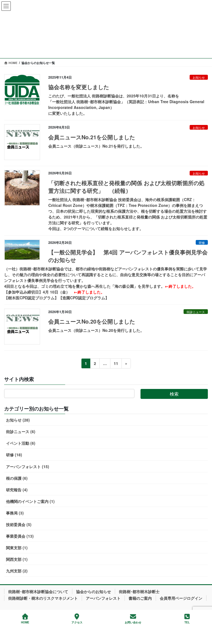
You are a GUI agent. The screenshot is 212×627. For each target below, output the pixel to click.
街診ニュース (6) (20, 431)
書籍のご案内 (140, 598)
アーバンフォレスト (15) (27, 466)
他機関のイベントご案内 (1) (30, 501)
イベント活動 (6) (20, 443)
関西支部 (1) (17, 559)
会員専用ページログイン (181, 598)
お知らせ (199, 77)
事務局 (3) (15, 513)
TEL (187, 622)
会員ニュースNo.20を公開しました (91, 321)
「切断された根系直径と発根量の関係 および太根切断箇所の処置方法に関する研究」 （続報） (126, 186)
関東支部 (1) (17, 547)
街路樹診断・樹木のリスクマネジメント (43, 598)
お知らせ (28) (18, 420)
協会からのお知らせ (93, 591)
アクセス (77, 622)
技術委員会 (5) (18, 524)
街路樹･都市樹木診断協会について (38, 591)
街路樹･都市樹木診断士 (139, 591)
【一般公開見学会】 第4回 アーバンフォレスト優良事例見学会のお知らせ (128, 256)
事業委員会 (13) (20, 536)
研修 (202, 242)
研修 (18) (14, 454)
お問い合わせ (133, 622)
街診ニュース (196, 312)
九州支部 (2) (17, 570)
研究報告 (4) (17, 489)
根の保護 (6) (17, 478)
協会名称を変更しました (78, 87)
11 (115, 364)
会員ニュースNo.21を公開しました (91, 137)
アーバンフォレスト (103, 598)
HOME (25, 622)
